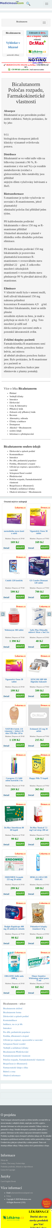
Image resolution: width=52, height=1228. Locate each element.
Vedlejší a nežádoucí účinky (22, 489)
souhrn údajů (15, 431)
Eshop (8, 1196)
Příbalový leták (16, 409)
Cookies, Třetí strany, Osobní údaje (13, 1163)
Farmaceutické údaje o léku (15, 1067)
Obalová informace (12, 1075)
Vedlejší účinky (16, 396)
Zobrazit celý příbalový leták (23, 412)
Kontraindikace (16, 454)
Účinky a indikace (18, 421)
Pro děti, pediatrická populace (23, 460)
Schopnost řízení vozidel (21, 473)
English (8, 1181)
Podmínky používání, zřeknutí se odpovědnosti (17, 1167)
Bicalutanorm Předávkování (15, 1052)
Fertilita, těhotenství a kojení (22, 464)
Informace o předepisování (22, 434)
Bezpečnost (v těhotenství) (22, 486)
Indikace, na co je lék (13, 1024)
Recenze (13, 415)
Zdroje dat (4, 1160)
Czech (3, 1181)
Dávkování (14, 402)
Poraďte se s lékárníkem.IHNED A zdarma (46, 1203)
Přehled (13, 393)
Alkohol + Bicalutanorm (20, 428)
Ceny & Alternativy (18, 406)
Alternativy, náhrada (19, 418)
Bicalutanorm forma (12, 1012)
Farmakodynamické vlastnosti (16, 1056)
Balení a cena (9, 1071)
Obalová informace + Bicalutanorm (25, 492)
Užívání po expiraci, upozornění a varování (22, 1040)
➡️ (49, 614)
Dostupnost (15, 424)
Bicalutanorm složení (12, 1008)
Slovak (13, 1181)
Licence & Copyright (8, 1170)
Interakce (14, 399)
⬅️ (3, 614)
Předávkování (16, 476)
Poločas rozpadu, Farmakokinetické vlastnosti (23, 1060)
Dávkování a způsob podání (22, 451)
